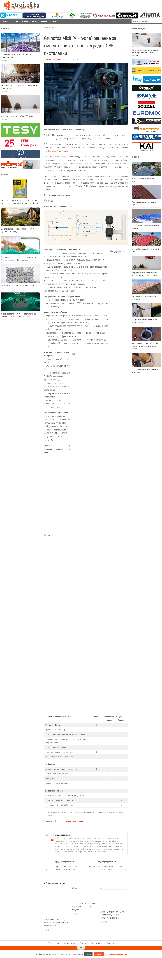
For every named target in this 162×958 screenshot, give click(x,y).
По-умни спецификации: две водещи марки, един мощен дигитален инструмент (145, 52)
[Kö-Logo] (57, 18)
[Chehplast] (104, 18)
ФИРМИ (53, 21)
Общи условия (96, 943)
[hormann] (146, 99)
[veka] (146, 140)
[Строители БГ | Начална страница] (21, 5)
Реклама (83, 943)
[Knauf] (146, 82)
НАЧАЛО (6, 21)
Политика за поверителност (116, 954)
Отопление (49, 27)
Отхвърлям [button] (98, 954)
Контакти (110, 943)
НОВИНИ (25, 21)
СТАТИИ (15, 21)
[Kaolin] (11, 18)
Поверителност (54, 943)
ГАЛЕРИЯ (43, 21)
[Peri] (20, 147)
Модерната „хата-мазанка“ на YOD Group (17, 116)
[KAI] (146, 151)
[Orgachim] (146, 91)
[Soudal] (146, 107)
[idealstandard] (20, 158)
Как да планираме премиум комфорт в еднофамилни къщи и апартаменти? (56, 922)
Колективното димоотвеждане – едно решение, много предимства (84, 906)
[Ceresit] (127, 18)
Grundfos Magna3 (51, 151)
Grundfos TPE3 (68, 151)
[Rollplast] (146, 73)
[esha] (80, 18)
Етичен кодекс (70, 943)
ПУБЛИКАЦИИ (138, 28)
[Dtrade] (146, 123)
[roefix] (20, 168)
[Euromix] (146, 115)
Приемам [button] (88, 954)
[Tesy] (20, 136)
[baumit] (146, 65)
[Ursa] (34, 18)
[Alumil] (150, 18)
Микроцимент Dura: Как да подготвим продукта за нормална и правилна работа (145, 346)
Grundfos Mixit (113, 147)
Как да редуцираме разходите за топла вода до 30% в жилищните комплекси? (112, 915)
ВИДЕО (34, 21)
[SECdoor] (146, 131)
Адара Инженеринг (53, 60)
